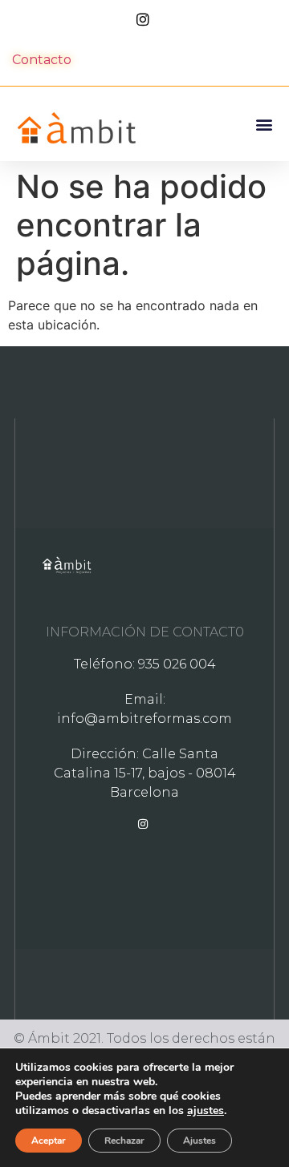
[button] (263, 124)
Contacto (41, 59)
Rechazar (124, 1140)
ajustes (205, 1111)
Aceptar (48, 1140)
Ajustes (199, 1140)
